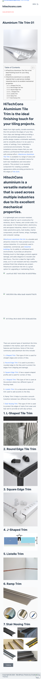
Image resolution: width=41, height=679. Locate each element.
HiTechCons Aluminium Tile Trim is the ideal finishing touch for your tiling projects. (18, 73)
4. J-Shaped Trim (14, 91)
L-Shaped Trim (10, 355)
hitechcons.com (11, 6)
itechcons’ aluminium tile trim (15, 239)
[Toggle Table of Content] (32, 67)
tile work (16, 172)
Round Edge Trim (11, 363)
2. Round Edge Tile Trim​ (16, 87)
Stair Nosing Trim (10, 404)
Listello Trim (9, 389)
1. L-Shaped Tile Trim (15, 85)
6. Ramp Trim (13, 96)
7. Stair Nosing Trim (14, 98)
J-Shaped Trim (10, 380)
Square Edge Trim (11, 372)
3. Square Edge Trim (15, 89)
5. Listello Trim (13, 93)
